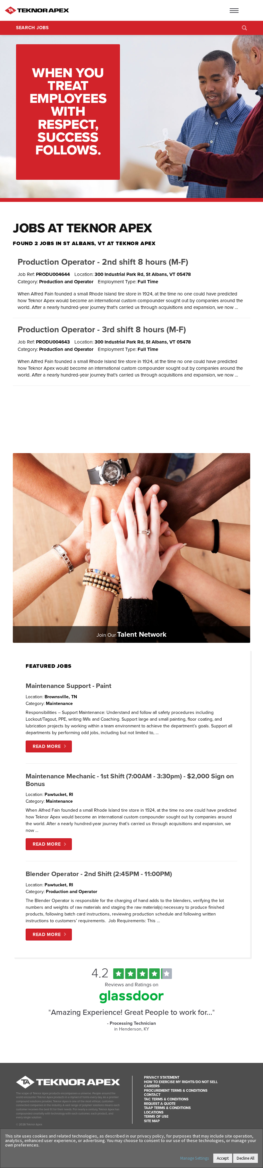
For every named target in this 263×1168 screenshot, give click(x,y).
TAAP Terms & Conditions (167, 1108)
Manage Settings (194, 1158)
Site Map (152, 1121)
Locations (154, 1112)
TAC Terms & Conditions (166, 1099)
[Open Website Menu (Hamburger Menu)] (245, 10)
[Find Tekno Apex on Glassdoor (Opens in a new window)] (131, 1001)
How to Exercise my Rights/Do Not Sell (181, 1082)
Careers (152, 1086)
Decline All (245, 1158)
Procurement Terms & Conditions (176, 1091)
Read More (47, 746)
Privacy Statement (161, 1077)
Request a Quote (159, 1104)
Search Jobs (32, 27)
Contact (152, 1095)
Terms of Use (156, 1116)
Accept (223, 1158)
